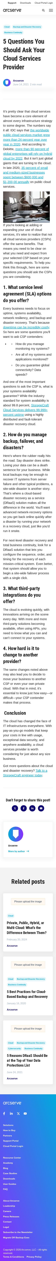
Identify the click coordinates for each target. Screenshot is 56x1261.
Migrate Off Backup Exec (16, 1237)
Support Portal (11, 1141)
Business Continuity (13, 32)
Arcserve (18, 80)
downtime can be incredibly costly (26, 327)
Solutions (8, 1125)
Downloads (25, 3)
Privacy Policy (34, 1257)
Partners (7, 1135)
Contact (7, 1221)
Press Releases (11, 1216)
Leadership (9, 1206)
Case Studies (10, 1173)
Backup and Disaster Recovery (27, 27)
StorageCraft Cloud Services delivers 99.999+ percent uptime (26, 410)
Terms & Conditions (13, 1257)
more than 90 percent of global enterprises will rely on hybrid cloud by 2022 (27, 153)
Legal (6, 1227)
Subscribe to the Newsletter (18, 1232)
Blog (5, 1168)
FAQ (5, 1189)
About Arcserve (11, 1200)
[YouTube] (25, 1113)
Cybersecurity (14, 1048)
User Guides (9, 1184)
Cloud (6, 27)
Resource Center (12, 1157)
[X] (18, 1113)
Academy (8, 1163)
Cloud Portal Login (44, 3)
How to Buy (9, 1130)
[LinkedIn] (11, 1113)
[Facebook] (4, 1113)
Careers (7, 1211)
